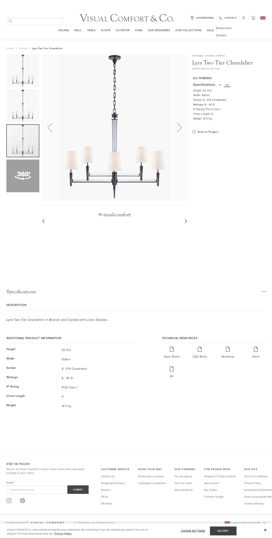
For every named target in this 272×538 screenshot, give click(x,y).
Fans (139, 30)
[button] (263, 18)
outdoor (123, 30)
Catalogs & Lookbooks (152, 483)
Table (91, 30)
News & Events (183, 490)
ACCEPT (223, 531)
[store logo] (126, 18)
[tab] (136, 291)
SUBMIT (78, 489)
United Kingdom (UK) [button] (246, 523)
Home (10, 48)
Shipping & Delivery (113, 483)
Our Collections (188, 30)
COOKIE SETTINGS (193, 531)
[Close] (265, 530)
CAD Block (200, 356)
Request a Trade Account (219, 476)
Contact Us (108, 476)
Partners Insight (214, 497)
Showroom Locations (151, 476)
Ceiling (63, 30)
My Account (211, 483)
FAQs (104, 497)
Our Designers (159, 30)
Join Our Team (183, 483)
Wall (78, 30)
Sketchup (227, 356)
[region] (136, 530)
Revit (255, 356)
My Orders (210, 490)
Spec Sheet (172, 356)
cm (227, 85)
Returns (105, 490)
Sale (210, 30)
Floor (105, 30)
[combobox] (34, 21)
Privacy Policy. (63, 534)
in (220, 85)
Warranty (106, 503)
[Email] (47, 489)
